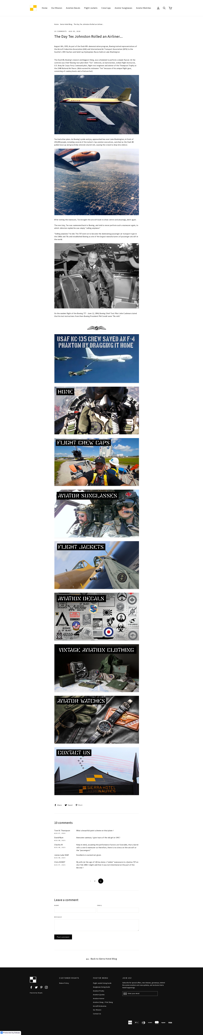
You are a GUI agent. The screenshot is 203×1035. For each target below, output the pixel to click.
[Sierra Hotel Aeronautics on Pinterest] (41, 987)
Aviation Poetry (98, 991)
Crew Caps (106, 8)
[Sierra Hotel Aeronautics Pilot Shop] (96, 434)
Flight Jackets (91, 8)
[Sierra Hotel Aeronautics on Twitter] (36, 987)
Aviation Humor (98, 999)
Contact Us (97, 1014)
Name (56, 905)
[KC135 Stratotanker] (96, 382)
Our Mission (56, 8)
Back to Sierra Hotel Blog (103, 958)
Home (44, 8)
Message (58, 917)
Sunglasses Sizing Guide (101, 987)
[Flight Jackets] (96, 588)
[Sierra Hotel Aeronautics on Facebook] (31, 987)
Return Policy (64, 983)
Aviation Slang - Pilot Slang (103, 1002)
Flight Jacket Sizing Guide (102, 983)
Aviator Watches (143, 8)
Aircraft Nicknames (99, 1006)
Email (99, 905)
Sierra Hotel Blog (66, 24)
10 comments (60, 31)
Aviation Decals (73, 8)
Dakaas (17, 1033)
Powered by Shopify (36, 993)
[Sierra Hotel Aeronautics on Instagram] (46, 987)
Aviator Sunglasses (123, 8)
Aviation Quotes (99, 995)
